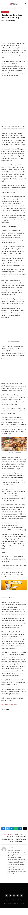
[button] (2, 3)
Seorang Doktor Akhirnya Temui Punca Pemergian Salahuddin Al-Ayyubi (7, 839)
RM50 (15, 705)
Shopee (20, 900)
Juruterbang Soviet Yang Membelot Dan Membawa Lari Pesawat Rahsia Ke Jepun (20, 839)
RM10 (11, 705)
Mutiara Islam (5, 11)
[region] (14, 100)
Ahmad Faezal (12, 20)
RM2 (2, 705)
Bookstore (14, 900)
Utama (8, 900)
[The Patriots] (14, 4)
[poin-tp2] (14, 589)
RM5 (6, 705)
